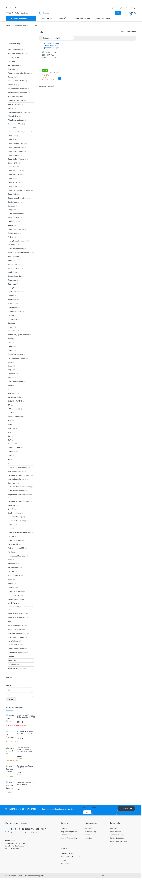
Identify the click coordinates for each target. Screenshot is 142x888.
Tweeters (12, 61)
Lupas (11, 362)
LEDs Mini (13, 536)
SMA (11, 440)
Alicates (12, 327)
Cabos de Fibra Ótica (17, 147)
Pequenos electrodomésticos (20, 73)
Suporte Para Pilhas (16, 124)
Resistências (14, 264)
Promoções (63, 18)
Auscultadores (14, 641)
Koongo (13, 583)
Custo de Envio (103, 18)
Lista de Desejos (91, 832)
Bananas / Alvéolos (16, 397)
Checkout (88, 838)
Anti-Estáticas (13, 331)
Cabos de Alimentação (17, 143)
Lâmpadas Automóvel (17, 100)
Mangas (12, 210)
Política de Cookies (117, 838)
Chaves (12, 350)
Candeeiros (13, 346)
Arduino (12, 225)
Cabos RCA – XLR (15, 182)
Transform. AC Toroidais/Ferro (20, 501)
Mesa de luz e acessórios (18, 617)
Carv (42, 876)
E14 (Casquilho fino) (15, 517)
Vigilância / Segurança (17, 668)
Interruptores (13, 288)
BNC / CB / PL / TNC (16, 401)
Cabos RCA (13, 178)
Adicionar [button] (57, 78)
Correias (12, 206)
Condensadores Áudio (17, 649)
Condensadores (15, 202)
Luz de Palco (14, 603)
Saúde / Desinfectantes (17, 81)
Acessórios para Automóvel (19, 89)
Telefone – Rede (15, 448)
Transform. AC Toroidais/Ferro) (19, 475)
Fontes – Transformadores (19, 467)
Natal (11, 621)
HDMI (11, 413)
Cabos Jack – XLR (16, 174)
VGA (10, 459)
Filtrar (11, 699)
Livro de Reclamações (69, 838)
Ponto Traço (13, 428)
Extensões (13, 303)
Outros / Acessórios (16, 540)
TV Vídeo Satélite (15, 664)
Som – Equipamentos (16, 49)
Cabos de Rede (15, 155)
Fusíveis (12, 237)
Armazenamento (15, 568)
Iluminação (13, 505)
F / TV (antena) (13, 409)
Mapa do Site (65, 835)
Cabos (12, 128)
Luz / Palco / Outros (16, 595)
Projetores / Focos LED (17, 548)
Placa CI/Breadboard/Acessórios (21, 253)
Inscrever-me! (127, 808)
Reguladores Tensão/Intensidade (20, 496)
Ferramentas (14, 319)
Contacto (124, 8)
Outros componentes (16, 214)
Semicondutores (15, 217)
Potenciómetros (15, 256)
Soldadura (12, 323)
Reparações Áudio (82, 18)
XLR (10, 389)
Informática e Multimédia (18, 556)
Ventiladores (14, 272)
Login (134, 8)
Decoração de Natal (16, 276)
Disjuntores (13, 284)
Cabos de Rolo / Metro (18, 159)
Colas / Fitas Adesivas (17, 354)
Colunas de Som (14, 57)
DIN (10, 405)
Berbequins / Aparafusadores (19, 335)
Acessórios (13, 300)
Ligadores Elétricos (16, 292)
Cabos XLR (13, 140)
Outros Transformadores (17, 491)
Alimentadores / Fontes (17, 471)
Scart (11, 436)
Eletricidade (14, 280)
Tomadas (12, 296)
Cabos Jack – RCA (16, 171)
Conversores (14, 483)
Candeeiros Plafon (15, 513)
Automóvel (13, 85)
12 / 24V (12, 509)
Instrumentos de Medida (18, 358)
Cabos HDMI (14, 163)
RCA (11, 432)
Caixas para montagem (17, 229)
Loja (114, 8)
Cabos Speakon (15, 186)
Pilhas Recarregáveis (17, 120)
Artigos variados (15, 65)
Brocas (11, 339)
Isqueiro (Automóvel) (15, 417)
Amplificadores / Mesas (18, 637)
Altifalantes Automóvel (17, 96)
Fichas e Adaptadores (17, 382)
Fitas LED (12, 525)
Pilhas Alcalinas (15, 116)
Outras (11, 366)
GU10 (11, 528)
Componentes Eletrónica (19, 198)
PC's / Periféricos (15, 575)
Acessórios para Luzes (17, 599)
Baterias (12, 108)
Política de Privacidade (118, 841)
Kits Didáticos (14, 245)
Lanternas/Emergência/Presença (20, 532)
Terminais (13, 452)
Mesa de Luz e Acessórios (18, 613)
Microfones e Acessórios (18, 652)
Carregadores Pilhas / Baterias (20, 112)
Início (8, 26)
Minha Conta (89, 828)
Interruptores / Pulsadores (19, 241)
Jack (11, 420)
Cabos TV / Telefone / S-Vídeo (20, 132)
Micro (11, 424)
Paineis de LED (14, 544)
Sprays (12, 377)
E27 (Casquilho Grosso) (16, 521)
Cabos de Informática (17, 151)
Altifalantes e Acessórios (17, 53)
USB (11, 456)
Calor (11, 342)
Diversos (12, 571)
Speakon (12, 385)
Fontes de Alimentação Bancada (20, 487)
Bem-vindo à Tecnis (13, 8)
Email (85, 807)
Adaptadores (13, 564)
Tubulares (12, 552)
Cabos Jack (13, 167)
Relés (11, 260)
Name (93, 807)
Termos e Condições (117, 835)
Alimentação (13, 393)
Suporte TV (13, 660)
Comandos (13, 69)
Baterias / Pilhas (15, 104)
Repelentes (13, 77)
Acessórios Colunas (17, 629)
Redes (11, 560)
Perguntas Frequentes (69, 832)
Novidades (47, 18)
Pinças (11, 370)
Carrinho (88, 835)
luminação (13, 587)
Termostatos (14, 221)
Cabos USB (13, 136)
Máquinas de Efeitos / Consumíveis (20, 608)
